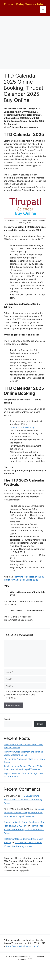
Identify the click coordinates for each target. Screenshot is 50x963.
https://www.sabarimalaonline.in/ (22, 946)
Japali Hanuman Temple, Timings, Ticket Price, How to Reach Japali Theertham (24, 813)
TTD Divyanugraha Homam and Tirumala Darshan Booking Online (23, 799)
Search (7, 719)
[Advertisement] (25, 42)
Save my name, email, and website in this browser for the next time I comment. (24, 694)
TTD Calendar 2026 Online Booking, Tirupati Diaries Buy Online (24, 829)
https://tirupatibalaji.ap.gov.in (24, 427)
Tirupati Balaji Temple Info (23, 4)
